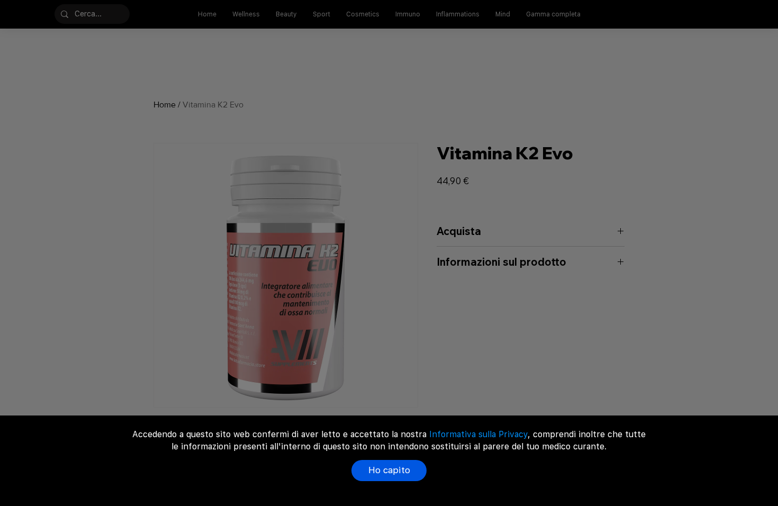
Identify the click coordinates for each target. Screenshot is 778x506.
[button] (389, 470)
